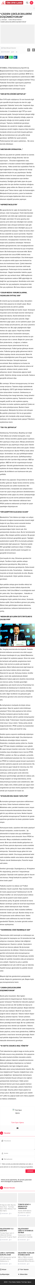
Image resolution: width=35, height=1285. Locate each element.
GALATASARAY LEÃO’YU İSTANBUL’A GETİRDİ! (25, 1231)
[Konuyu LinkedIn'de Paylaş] (15, 57)
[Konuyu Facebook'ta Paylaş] (2, 57)
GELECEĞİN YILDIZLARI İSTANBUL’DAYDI (26, 1254)
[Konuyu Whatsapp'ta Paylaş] (11, 57)
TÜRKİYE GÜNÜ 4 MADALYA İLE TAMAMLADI (24, 1206)
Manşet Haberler (17, 19)
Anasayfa (4, 19)
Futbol (10, 19)
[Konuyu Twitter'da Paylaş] (6, 57)
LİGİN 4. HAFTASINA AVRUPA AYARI (7, 1254)
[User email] (17, 1128)
